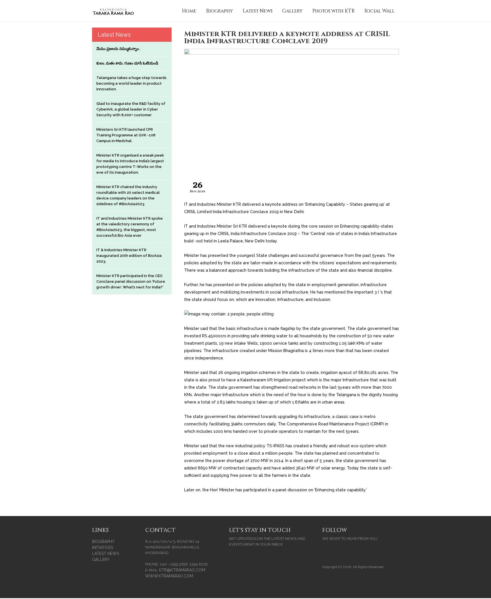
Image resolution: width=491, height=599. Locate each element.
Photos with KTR (333, 11)
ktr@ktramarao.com (182, 570)
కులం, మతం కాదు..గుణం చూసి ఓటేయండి (127, 63)
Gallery (292, 11)
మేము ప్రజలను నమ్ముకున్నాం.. (118, 49)
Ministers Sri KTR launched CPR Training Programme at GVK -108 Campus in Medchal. (125, 135)
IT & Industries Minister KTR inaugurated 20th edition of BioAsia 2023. (129, 255)
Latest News (257, 11)
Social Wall (380, 11)
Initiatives (102, 547)
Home (189, 11)
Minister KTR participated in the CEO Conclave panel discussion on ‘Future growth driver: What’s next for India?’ (130, 281)
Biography (219, 11)
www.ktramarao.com (169, 576)
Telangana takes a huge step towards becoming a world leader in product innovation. (131, 83)
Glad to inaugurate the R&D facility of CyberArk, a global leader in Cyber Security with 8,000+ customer (130, 109)
